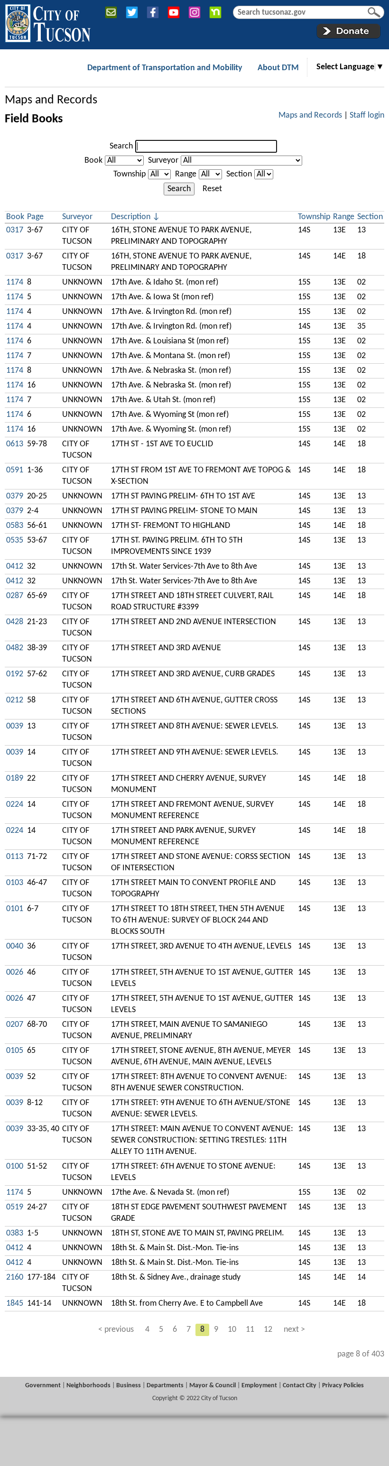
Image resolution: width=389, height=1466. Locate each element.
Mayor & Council (212, 1385)
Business (128, 1385)
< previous (116, 1330)
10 (232, 1330)
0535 (14, 540)
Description (130, 217)
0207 (14, 1025)
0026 (14, 972)
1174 (14, 282)
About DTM (278, 68)
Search (121, 146)
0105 (14, 1051)
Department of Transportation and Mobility (164, 68)
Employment (259, 1385)
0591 (14, 470)
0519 (14, 1207)
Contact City (299, 1385)
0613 (14, 444)
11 (250, 1330)
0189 (14, 778)
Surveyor (163, 161)
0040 (14, 946)
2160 (14, 1277)
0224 (14, 805)
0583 (14, 526)
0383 (14, 1233)
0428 (14, 622)
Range (185, 174)
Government (43, 1385)
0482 (14, 648)
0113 (14, 857)
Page (35, 217)
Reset (212, 189)
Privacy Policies (343, 1385)
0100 (14, 1166)
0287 (14, 596)
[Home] (48, 21)
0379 (14, 496)
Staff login (367, 115)
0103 (14, 883)
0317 (14, 230)
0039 (14, 726)
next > (294, 1330)
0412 (14, 566)
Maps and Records (51, 100)
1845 (14, 1304)
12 (268, 1330)
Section (239, 174)
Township (129, 174)
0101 (14, 909)
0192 (14, 674)
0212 (14, 700)
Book (93, 161)
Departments (165, 1385)
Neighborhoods (88, 1385)
